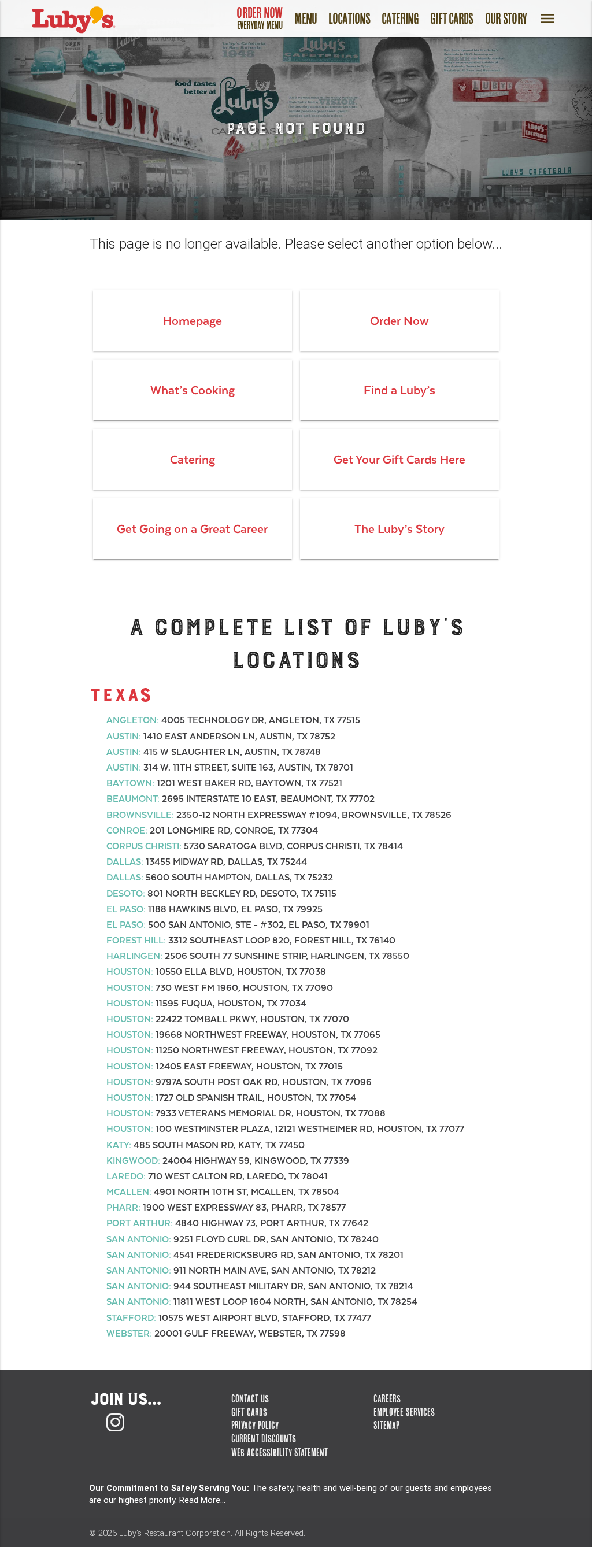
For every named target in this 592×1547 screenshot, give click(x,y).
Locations (349, 18)
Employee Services (404, 1412)
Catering (400, 18)
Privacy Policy (255, 1425)
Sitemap (386, 1425)
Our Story (506, 18)
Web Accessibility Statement (279, 1452)
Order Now (259, 17)
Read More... (202, 1499)
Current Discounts (263, 1439)
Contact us (250, 1399)
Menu (305, 18)
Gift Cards (451, 18)
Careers (387, 1399)
